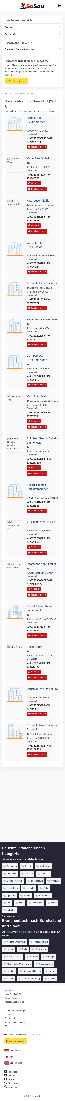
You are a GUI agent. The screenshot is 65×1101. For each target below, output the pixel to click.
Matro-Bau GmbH (38, 158)
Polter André (34, 646)
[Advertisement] (32, 808)
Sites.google (13, 1083)
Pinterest (11, 1079)
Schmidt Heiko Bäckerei (42, 283)
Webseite (34, 183)
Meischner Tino (36, 396)
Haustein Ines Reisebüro (42, 689)
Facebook (12, 1071)
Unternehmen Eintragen (15, 1010)
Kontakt (8, 1014)
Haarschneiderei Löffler (41, 564)
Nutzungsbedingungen (14, 1022)
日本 (11, 1057)
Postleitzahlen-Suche (14, 1002)
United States (15, 1063)
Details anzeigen (38, 147)
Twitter (10, 1075)
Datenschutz (10, 1018)
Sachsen (9, 27)
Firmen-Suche (10, 990)
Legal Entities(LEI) (12, 994)
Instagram (12, 1087)
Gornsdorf (10, 34)
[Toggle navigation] (59, 5)
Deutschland (15, 1050)
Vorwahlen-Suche (12, 998)
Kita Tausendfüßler (38, 200)
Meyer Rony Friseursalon (42, 319)
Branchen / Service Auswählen (20, 49)
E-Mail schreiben (15, 1041)
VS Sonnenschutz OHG (41, 522)
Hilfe (6, 1026)
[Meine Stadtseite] (32, 5)
